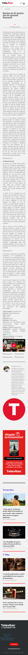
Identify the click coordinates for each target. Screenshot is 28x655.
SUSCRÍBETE (14, 644)
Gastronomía (13, 580)
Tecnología (12, 519)
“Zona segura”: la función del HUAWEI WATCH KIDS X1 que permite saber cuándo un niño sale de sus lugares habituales (13, 513)
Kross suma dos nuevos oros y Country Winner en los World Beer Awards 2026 (13, 604)
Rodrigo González (16, 26)
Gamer (12, 548)
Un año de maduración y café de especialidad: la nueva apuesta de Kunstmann (14, 576)
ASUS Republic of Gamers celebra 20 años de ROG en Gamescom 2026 (12, 544)
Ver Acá (8, 334)
